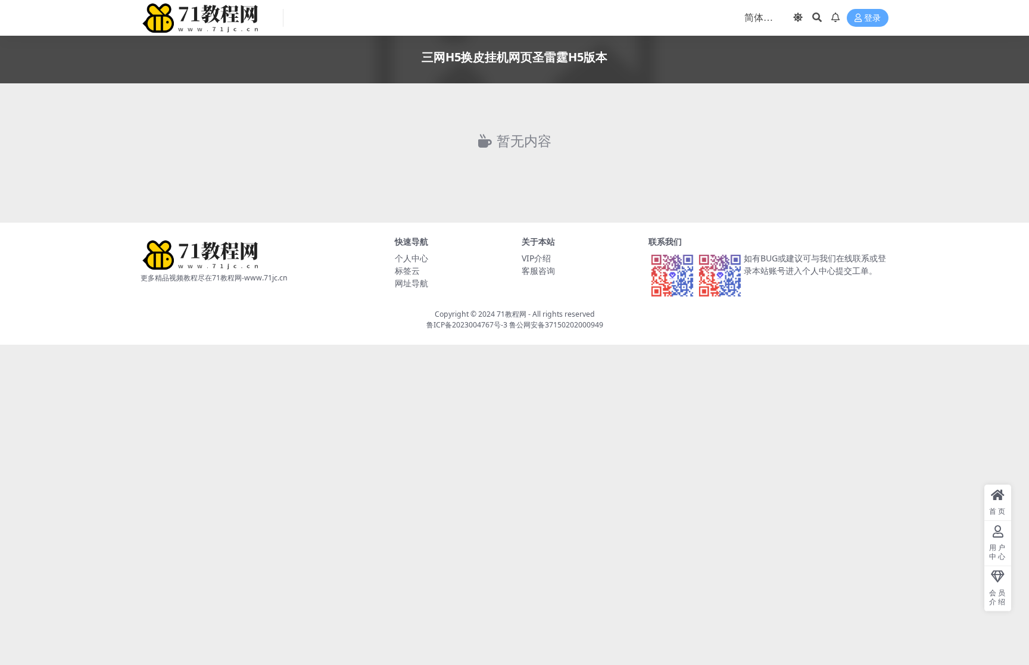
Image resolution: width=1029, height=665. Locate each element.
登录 (872, 18)
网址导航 (411, 283)
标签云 (407, 270)
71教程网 (511, 314)
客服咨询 (538, 270)
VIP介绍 (536, 258)
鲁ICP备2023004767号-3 (466, 325)
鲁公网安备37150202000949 (556, 325)
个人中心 (411, 258)
